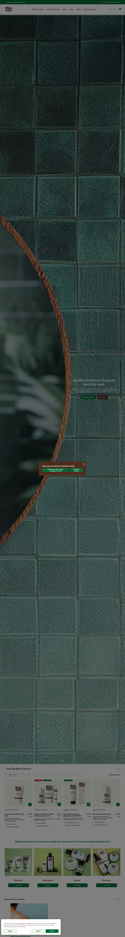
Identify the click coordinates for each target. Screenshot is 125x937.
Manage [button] (10, 931)
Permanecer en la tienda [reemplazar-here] (55, 470)
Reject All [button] (38, 931)
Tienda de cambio (76, 470)
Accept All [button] (52, 931)
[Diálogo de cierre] (83, 464)
